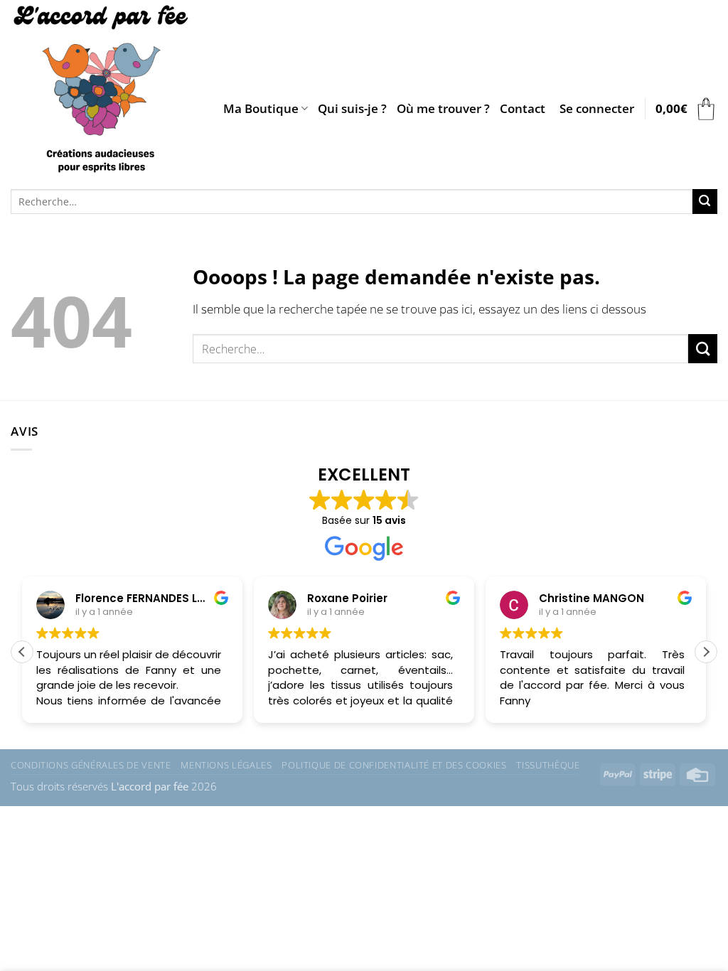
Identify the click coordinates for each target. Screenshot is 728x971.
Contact (522, 108)
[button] (597, 109)
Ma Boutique (261, 108)
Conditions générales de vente (91, 764)
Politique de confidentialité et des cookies (394, 764)
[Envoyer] (704, 201)
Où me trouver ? (443, 108)
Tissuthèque (547, 764)
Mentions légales (226, 764)
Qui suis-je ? (352, 108)
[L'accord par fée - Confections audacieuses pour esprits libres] (106, 91)
